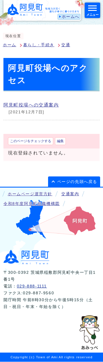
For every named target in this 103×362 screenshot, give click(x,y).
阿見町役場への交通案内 (31, 104)
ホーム (9, 45)
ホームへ (71, 17)
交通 (65, 45)
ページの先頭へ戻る (77, 182)
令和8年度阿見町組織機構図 (31, 204)
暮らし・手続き (38, 45)
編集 (60, 141)
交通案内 (70, 194)
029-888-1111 (32, 286)
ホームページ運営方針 (30, 194)
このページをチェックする (30, 141)
